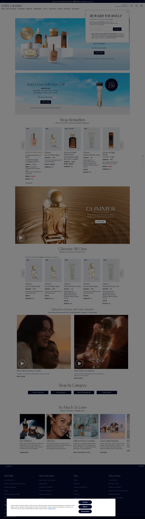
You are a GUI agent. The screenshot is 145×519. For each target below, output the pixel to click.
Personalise (85, 511)
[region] (61, 507)
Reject (85, 507)
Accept (85, 502)
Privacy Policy (52, 508)
